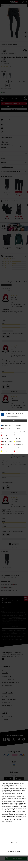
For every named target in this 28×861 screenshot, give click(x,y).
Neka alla (14, 847)
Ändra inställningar (14, 851)
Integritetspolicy (8, 821)
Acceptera (14, 842)
